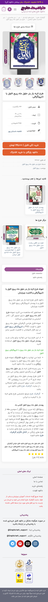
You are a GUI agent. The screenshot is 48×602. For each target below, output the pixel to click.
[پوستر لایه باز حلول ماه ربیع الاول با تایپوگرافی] (35, 195)
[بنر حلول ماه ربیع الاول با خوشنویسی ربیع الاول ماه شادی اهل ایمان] (12, 235)
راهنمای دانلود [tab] (37, 277)
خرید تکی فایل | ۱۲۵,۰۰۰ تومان (24, 145)
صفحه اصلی (38, 477)
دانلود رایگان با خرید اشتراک (24, 152)
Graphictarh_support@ (17, 530)
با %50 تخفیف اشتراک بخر (24, 2)
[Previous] (41, 53)
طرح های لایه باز (28, 17)
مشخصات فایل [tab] (37, 273)
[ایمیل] (27, 543)
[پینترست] (20, 543)
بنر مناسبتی (11, 17)
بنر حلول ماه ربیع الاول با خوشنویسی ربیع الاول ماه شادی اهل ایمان (12, 251)
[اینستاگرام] (35, 543)
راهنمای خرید (37, 486)
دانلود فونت (38, 490)
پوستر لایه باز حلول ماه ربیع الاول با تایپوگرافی (36, 210)
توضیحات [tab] (39, 269)
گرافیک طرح (40, 17)
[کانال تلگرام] (12, 543)
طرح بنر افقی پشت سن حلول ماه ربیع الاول (36, 245)
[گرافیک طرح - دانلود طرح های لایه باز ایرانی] (33, 9)
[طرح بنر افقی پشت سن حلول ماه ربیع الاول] (35, 232)
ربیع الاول (36, 168)
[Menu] (15, 9)
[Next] (4, 53)
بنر (19, 17)
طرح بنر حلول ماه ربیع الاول (15, 19)
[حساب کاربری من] (10, 9)
